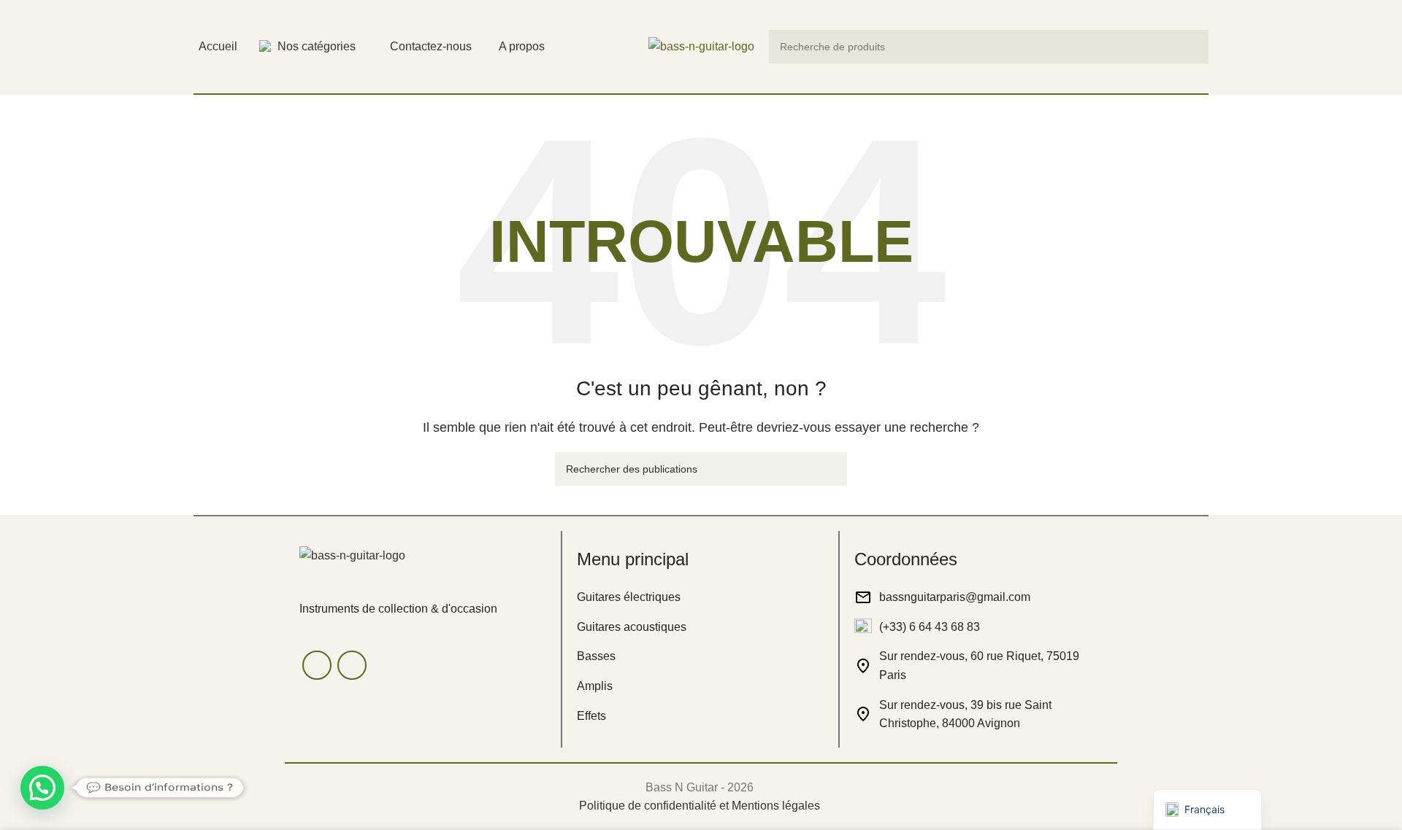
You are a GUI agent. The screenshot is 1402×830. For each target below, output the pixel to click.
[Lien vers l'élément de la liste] (700, 597)
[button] (42, 788)
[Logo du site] (701, 45)
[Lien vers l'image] (352, 554)
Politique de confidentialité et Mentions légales (699, 805)
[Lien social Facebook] (317, 665)
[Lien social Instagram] (352, 665)
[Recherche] (1191, 46)
